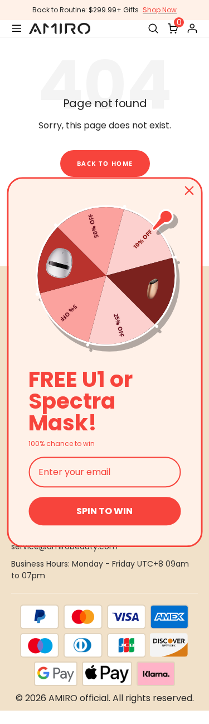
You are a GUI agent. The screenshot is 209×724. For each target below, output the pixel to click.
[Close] (189, 190)
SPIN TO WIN (104, 511)
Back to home (105, 163)
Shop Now (160, 10)
